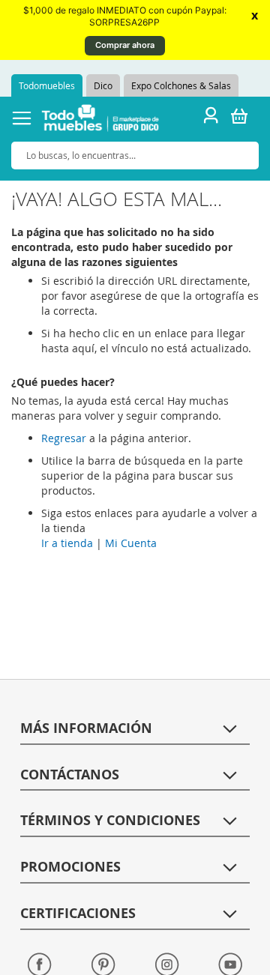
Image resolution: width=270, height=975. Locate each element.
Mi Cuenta (131, 543)
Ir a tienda (67, 543)
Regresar (63, 438)
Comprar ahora (124, 45)
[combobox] (135, 155)
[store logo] (100, 120)
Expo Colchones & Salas (181, 85)
